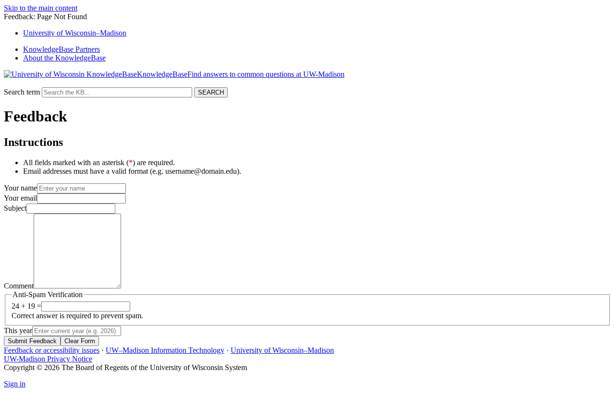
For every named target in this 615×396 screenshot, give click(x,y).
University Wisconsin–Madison (74, 33)
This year (18, 330)
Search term (22, 92)
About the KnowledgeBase (64, 58)
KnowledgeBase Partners (61, 49)
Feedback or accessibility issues (51, 350)
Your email (20, 198)
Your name (20, 188)
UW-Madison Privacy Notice (48, 359)
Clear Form (79, 341)
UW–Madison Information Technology (165, 350)
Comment (19, 286)
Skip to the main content (40, 8)
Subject (15, 208)
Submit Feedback (32, 341)
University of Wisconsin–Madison (282, 350)
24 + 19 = (26, 306)
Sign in (14, 384)
